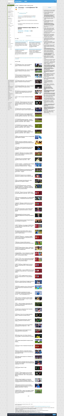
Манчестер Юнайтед (13, 70)
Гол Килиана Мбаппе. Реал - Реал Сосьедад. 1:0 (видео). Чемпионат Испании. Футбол (48, 21)
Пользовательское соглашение (35, 402)
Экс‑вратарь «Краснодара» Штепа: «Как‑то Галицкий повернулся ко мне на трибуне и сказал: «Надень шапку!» (49, 98)
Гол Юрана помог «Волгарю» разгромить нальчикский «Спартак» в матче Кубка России (49, 32)
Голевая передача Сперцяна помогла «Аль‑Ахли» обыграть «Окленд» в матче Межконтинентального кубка (49, 15)
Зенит (13, 53)
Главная (9, 3)
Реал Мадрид (9, 75)
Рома (11, 75)
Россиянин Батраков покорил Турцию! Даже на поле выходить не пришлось (49, 93)
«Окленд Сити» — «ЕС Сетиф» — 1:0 (24, 30)
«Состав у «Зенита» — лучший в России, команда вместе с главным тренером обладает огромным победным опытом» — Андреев (49, 62)
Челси (13, 75)
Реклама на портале (28, 402)
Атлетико (11, 66)
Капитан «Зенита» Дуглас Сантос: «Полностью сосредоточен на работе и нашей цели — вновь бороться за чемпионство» (49, 108)
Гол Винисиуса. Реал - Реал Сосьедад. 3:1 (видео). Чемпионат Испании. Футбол (49, 10)
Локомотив (13, 55)
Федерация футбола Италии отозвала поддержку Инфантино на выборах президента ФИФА (49, 91)
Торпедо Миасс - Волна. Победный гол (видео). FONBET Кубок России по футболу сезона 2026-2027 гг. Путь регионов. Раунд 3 (49, 111)
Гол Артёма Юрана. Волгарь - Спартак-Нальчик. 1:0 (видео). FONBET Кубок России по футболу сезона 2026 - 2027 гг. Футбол (49, 46)
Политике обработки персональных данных (35, 414)
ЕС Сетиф (20, 40)
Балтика (13, 50)
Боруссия (11, 68)
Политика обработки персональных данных (48, 402)
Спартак (11, 60)
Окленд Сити (20, 15)
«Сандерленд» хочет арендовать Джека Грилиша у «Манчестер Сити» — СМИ (49, 60)
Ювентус (11, 77)
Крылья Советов (11, 55)
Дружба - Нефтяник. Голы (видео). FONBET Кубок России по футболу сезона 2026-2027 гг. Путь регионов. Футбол (49, 57)
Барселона (9, 68)
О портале (23, 402)
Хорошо (54, 414)
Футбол (9, 5)
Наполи (11, 73)
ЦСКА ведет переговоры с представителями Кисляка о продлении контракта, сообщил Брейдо (48, 87)
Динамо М (11, 53)
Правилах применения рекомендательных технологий (42, 406)
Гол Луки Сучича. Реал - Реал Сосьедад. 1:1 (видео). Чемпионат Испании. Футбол (49, 18)
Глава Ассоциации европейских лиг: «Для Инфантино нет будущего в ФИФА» (49, 71)
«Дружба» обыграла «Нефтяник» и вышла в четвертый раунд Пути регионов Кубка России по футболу (49, 51)
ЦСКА (11, 62)
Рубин (9, 60)
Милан (9, 73)
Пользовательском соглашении (45, 414)
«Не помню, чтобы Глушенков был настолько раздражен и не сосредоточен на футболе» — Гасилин (49, 54)
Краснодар (9, 55)
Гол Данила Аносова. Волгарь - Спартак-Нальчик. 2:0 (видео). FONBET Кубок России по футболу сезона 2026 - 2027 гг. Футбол (49, 42)
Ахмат (11, 50)
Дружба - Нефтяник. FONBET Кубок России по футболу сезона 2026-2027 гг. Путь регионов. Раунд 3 (49, 85)
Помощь (16, 402)
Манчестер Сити (11, 70)
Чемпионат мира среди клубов (26, 5)
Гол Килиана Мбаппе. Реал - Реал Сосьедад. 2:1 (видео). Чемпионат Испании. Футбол (48, 13)
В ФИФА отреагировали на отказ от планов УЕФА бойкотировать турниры (49, 49)
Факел (13, 60)
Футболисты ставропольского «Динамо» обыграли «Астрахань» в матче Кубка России (49, 68)
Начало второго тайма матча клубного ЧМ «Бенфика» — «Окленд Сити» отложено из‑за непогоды (35, 52)
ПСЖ (13, 73)
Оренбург (9, 57)
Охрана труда (41, 402)
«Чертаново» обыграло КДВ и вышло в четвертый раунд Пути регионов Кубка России (49, 105)
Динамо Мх (9, 53)
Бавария (13, 66)
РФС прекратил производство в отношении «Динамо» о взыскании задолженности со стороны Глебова (49, 24)
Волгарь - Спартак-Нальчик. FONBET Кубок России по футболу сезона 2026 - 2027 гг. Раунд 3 (49, 78)
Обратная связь (20, 402)
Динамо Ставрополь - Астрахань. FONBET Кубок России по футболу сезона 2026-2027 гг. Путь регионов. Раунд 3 (49, 101)
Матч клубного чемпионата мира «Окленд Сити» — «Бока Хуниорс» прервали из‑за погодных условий (35, 44)
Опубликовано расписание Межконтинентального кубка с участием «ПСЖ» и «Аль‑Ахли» (21, 44)
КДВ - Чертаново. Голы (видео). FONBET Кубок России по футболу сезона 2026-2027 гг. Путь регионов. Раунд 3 (49, 96)
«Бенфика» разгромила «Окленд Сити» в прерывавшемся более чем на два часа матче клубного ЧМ (21, 52)
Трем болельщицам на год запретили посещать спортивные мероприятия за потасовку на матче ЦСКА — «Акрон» (49, 66)
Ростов (11, 57)
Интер (13, 68)
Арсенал (9, 66)
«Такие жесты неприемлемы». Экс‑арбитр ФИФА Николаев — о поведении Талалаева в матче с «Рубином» (48, 81)
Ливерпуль (9, 70)
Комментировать (28, 35)
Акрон (9, 50)
